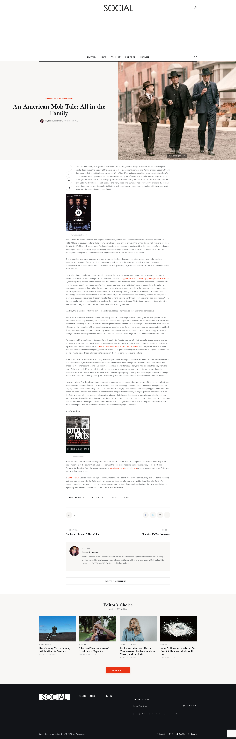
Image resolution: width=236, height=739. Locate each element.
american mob (97, 498)
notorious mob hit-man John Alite (123, 468)
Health (82, 645)
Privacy (109, 718)
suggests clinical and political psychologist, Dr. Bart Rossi (145, 278)
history (113, 498)
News (108, 707)
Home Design (45, 645)
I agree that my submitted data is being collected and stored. (159, 714)
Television (67, 99)
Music (134, 645)
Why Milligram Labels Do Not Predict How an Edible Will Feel (178, 651)
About (109, 702)
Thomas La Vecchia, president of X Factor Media (117, 346)
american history (76, 498)
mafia (126, 498)
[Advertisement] (118, 31)
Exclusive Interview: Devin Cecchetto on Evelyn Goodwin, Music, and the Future (138, 651)
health (164, 645)
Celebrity (125, 645)
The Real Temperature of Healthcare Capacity (94, 650)
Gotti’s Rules (73, 477)
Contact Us (111, 713)
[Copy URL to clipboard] (69, 188)
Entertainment (53, 99)
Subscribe (191, 706)
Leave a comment (116, 581)
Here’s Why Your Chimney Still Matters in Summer (55, 650)
